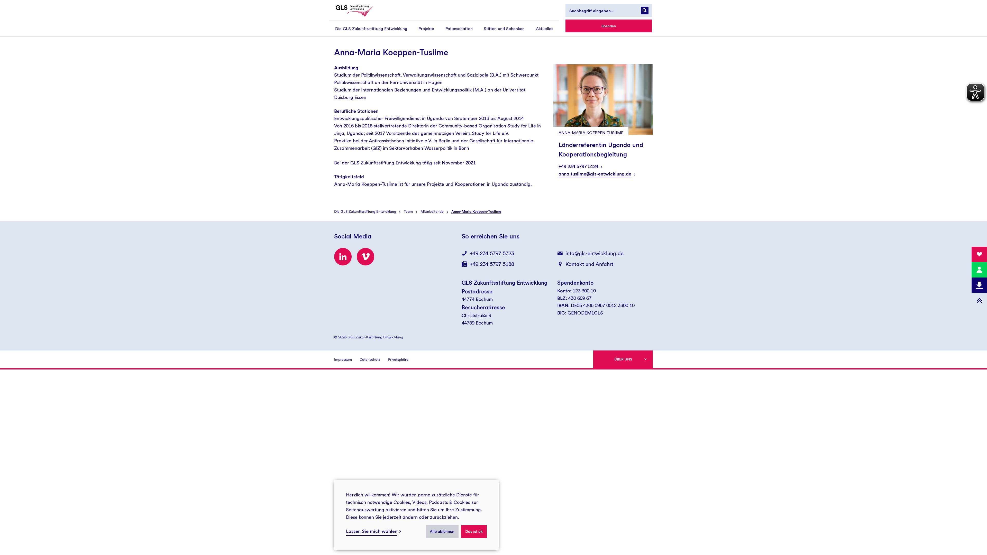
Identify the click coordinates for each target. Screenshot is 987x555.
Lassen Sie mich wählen (371, 531)
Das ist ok (474, 531)
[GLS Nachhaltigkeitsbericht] (359, 10)
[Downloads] (979, 285)
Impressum (343, 359)
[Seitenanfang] (979, 300)
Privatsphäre (398, 359)
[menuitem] (371, 28)
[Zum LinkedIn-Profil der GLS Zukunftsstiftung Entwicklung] (343, 256)
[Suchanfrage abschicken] (644, 10)
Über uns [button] (623, 359)
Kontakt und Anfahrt (589, 264)
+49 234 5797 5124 (578, 166)
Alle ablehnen (442, 531)
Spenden (608, 26)
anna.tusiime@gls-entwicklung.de (595, 174)
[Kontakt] (979, 270)
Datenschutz (370, 359)
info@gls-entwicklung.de (594, 253)
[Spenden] (979, 254)
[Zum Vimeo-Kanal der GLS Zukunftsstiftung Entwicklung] (365, 256)
